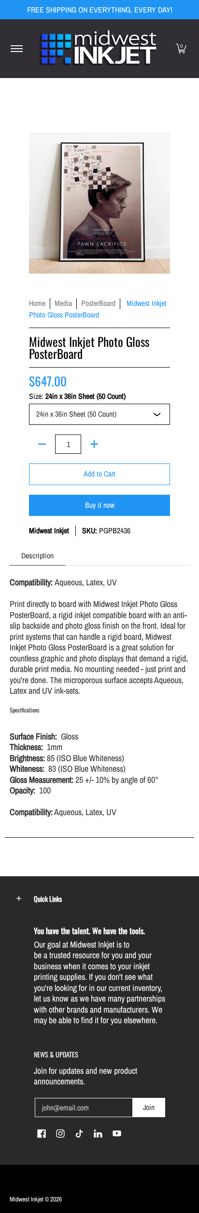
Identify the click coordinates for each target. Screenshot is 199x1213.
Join (149, 1107)
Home (37, 303)
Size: (77, 396)
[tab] (37, 556)
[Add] (94, 444)
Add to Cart (99, 474)
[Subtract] (42, 444)
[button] (181, 48)
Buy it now (99, 505)
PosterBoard (98, 303)
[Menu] (16, 48)
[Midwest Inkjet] (98, 48)
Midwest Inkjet (49, 531)
